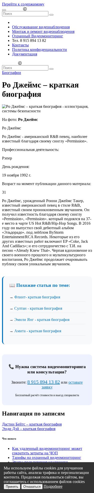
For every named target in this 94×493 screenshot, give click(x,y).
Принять (12, 486)
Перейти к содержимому (23, 4)
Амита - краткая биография (37, 331)
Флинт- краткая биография (37, 297)
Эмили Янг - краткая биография (41, 319)
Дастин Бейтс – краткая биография (32, 424)
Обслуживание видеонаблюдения (41, 27)
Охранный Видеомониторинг (37, 36)
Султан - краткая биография (38, 308)
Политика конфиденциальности (39, 49)
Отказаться (32, 486)
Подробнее (53, 486)
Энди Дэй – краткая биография (28, 429)
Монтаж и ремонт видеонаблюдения (43, 31)
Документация (24, 54)
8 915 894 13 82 (43, 382)
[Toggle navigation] (4, 10)
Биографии (11, 72)
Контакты (20, 45)
